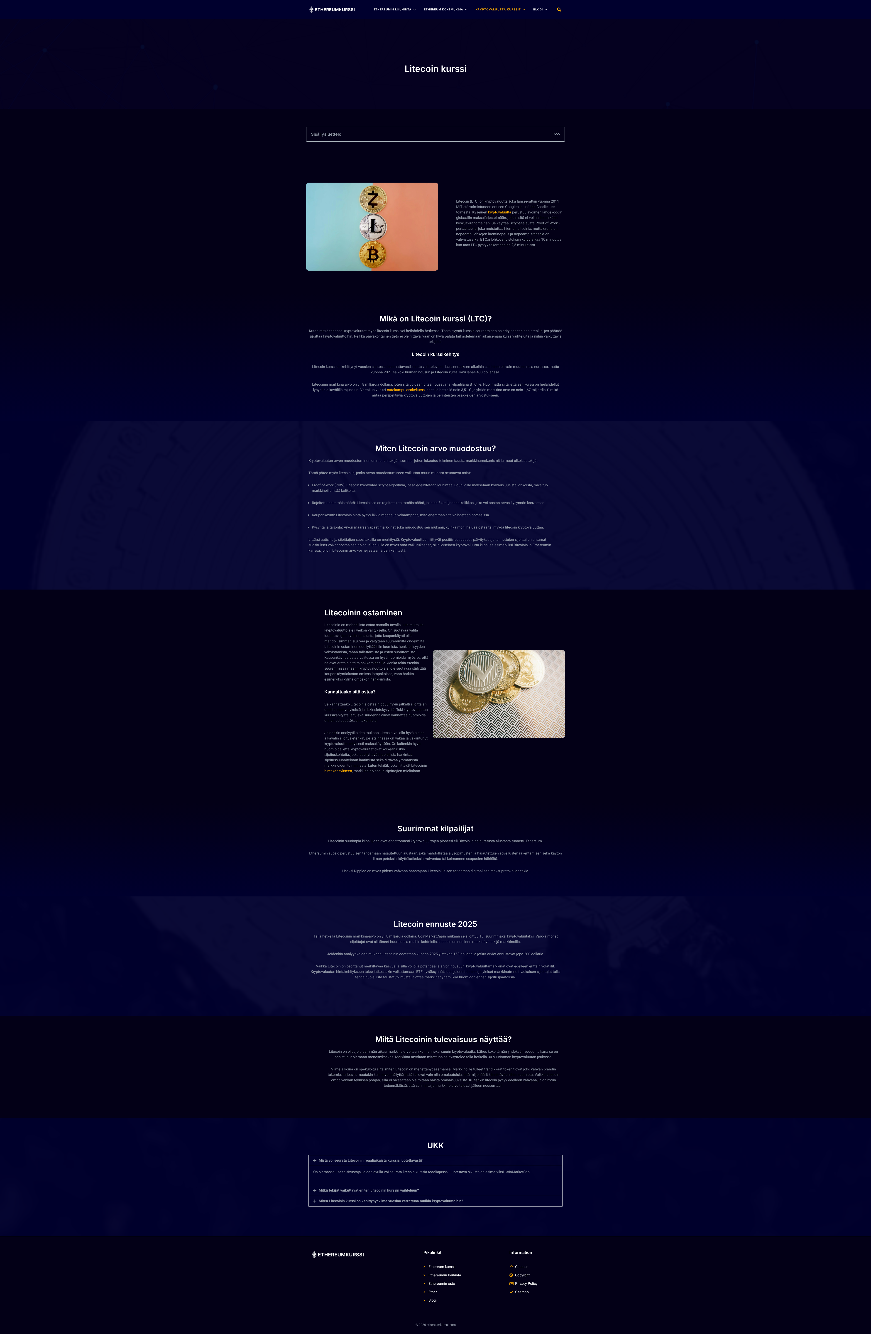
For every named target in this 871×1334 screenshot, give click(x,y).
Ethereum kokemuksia (443, 9)
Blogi (538, 9)
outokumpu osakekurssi (406, 390)
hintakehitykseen (338, 771)
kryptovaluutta (499, 212)
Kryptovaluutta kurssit (498, 9)
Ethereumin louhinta (393, 9)
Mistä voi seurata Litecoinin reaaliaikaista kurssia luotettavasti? (371, 1160)
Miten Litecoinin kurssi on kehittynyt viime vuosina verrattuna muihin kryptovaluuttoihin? (391, 1201)
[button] (559, 9)
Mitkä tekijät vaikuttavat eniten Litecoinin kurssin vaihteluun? (369, 1190)
